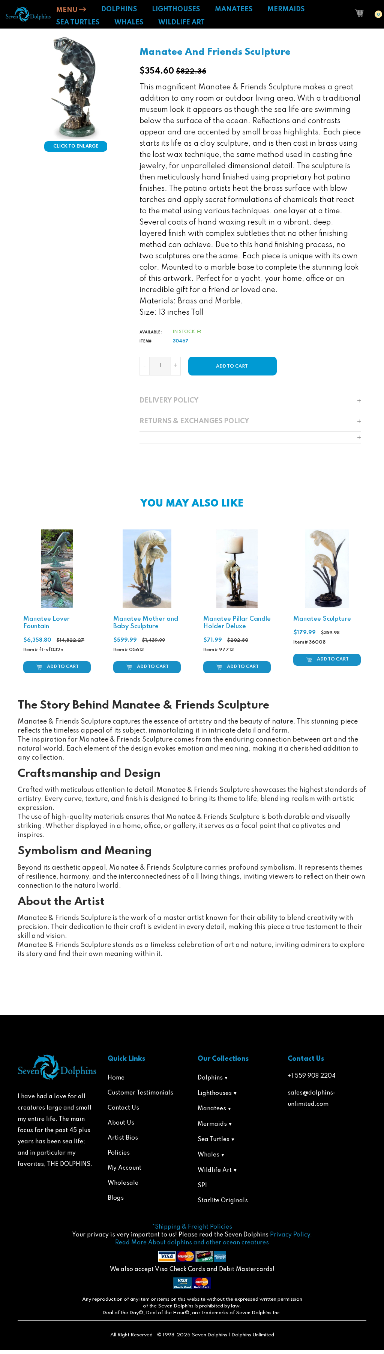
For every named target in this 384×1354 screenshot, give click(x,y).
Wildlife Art (215, 1170)
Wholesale (123, 1183)
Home (116, 1078)
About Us (121, 1123)
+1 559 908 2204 (312, 1076)
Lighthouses (215, 1093)
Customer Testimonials (140, 1093)
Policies (119, 1153)
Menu (67, 10)
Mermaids (212, 1124)
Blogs (116, 1198)
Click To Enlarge (75, 146)
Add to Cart (63, 667)
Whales (208, 1155)
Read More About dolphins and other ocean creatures (192, 1243)
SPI (202, 1186)
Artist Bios (123, 1138)
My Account (124, 1168)
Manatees (212, 1109)
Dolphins (210, 1078)
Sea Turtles (214, 1140)
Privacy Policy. (291, 1235)
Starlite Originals (223, 1201)
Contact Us (123, 1108)
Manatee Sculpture (232, 619)
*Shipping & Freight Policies (192, 1227)
